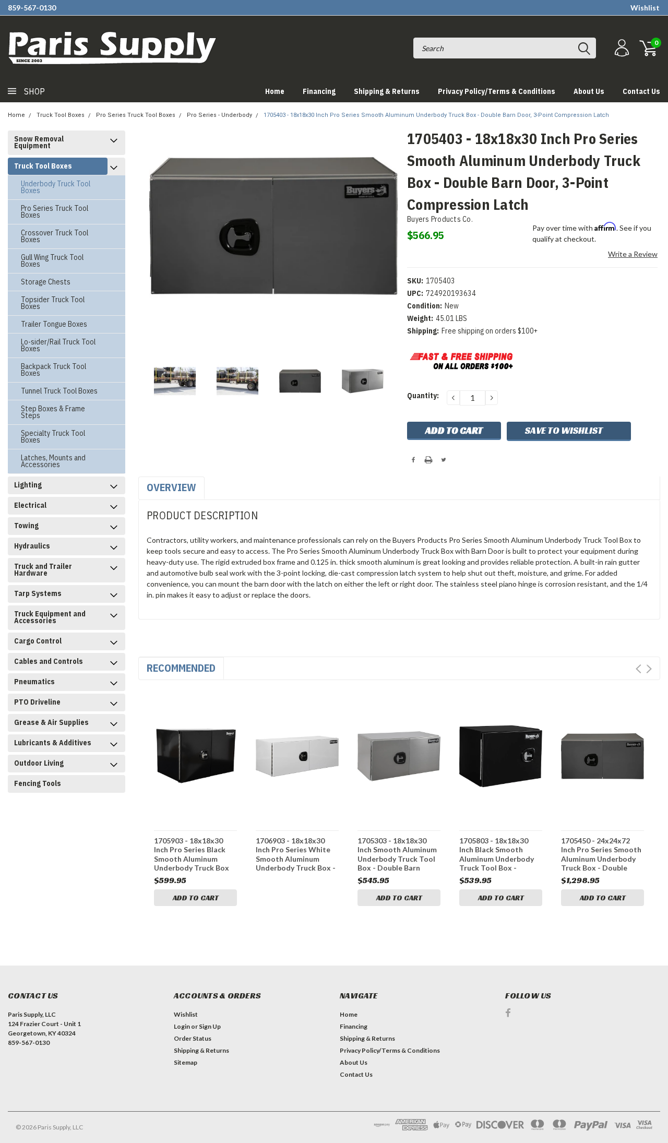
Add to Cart (196, 897)
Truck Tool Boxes (61, 115)
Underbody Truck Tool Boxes (55, 187)
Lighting (28, 485)
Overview (171, 487)
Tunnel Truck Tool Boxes (59, 391)
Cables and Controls (48, 661)
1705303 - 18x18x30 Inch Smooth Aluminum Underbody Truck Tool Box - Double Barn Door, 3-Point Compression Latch (397, 854)
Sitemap (185, 1062)
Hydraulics (32, 546)
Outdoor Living (39, 763)
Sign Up (210, 1026)
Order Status (192, 1038)
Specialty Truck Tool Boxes (53, 436)
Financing (319, 91)
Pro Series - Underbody (219, 115)
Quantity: (423, 395)
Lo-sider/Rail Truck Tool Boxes (58, 345)
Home (274, 91)
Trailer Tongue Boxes (54, 324)
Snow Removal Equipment (39, 142)
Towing (26, 525)
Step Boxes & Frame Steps (53, 412)
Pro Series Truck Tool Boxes (135, 115)
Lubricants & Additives (52, 742)
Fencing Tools (37, 783)
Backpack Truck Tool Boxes (53, 370)
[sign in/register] (620, 48)
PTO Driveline (37, 702)
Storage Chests (45, 282)
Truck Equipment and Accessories (50, 617)
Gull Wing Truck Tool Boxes (52, 261)
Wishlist (645, 7)
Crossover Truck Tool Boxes (54, 236)
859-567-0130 (32, 7)
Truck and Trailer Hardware (43, 570)
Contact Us (641, 91)
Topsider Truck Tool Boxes (53, 303)
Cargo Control (38, 641)
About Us (589, 91)
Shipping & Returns (387, 91)
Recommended (181, 668)
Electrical (30, 505)
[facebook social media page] (508, 1012)
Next (649, 668)
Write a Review (633, 253)
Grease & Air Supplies (51, 722)
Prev (638, 668)
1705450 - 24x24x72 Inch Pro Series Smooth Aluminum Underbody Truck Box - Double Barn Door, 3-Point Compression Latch (601, 854)
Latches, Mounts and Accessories (53, 461)
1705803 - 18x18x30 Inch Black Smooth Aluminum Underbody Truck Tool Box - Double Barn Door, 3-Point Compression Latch (496, 854)
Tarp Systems (38, 593)
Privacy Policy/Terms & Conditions (496, 91)
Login (182, 1026)
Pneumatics (34, 681)
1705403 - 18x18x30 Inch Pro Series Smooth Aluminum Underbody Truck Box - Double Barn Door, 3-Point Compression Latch (436, 115)
